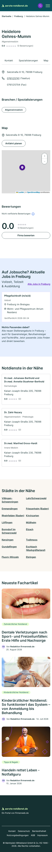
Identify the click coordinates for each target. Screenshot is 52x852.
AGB (33, 835)
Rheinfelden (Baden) (13, 515)
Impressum (42, 835)
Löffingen (7, 522)
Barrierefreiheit (39, 831)
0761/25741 (13, 78)
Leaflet (21, 192)
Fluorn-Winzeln (10, 557)
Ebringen (31, 557)
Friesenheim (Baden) (37, 508)
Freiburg (18, 16)
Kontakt (12, 831)
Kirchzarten (32, 515)
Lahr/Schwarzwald (36, 498)
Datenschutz (24, 831)
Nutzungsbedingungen (18, 835)
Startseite (6, 16)
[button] (40, 5)
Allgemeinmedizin (14, 110)
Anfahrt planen (13, 143)
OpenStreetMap (33, 192)
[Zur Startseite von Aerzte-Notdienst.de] (15, 5)
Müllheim (31, 522)
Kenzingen (7, 539)
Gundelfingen (9, 546)
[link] (26, 307)
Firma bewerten (26, 235)
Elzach (29, 529)
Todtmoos (31, 539)
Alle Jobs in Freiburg (39, 284)
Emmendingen (10, 508)
